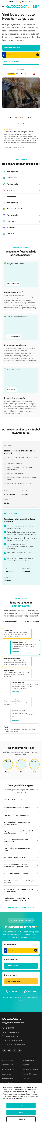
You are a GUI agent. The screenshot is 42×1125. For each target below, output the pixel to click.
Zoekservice (6, 1074)
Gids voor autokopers (30, 1069)
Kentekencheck (7, 1078)
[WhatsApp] (35, 6)
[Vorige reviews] (18, 123)
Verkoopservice (7, 1065)
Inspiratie (26, 1065)
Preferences (21, 1119)
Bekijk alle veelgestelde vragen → (21, 907)
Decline (21, 1112)
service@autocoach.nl (12, 1032)
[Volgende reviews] (23, 123)
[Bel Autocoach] (39, 6)
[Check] (37, 55)
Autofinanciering (8, 1069)
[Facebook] (4, 1050)
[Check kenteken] (35, 950)
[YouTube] (20, 1050)
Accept (21, 1106)
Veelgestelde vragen (30, 1074)
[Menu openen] (3, 6)
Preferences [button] (19, 1098)
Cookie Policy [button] (11, 1096)
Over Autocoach (28, 1060)
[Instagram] (9, 1050)
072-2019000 (14, 991)
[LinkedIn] (14, 1050)
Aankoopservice (7, 1060)
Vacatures (26, 1078)
